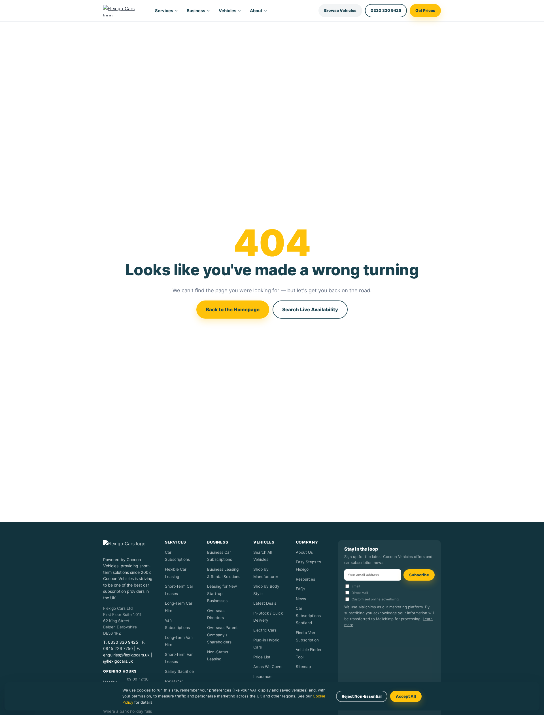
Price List (261, 657)
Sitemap (303, 666)
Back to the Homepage (233, 309)
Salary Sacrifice (179, 671)
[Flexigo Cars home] (123, 10)
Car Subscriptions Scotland (308, 615)
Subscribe (419, 575)
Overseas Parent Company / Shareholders (222, 634)
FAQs (300, 589)
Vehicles (227, 10)
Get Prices (425, 10)
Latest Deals (264, 603)
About (256, 10)
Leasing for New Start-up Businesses (222, 593)
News (301, 598)
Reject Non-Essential (362, 696)
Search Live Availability (310, 309)
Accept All (406, 696)
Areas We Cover (268, 666)
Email (356, 586)
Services (164, 10)
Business (196, 10)
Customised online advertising (375, 599)
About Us (304, 552)
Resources (305, 579)
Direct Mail (360, 593)
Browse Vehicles (340, 10)
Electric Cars (265, 630)
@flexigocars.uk (118, 661)
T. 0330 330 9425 (120, 642)
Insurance (262, 676)
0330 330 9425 (386, 10)
